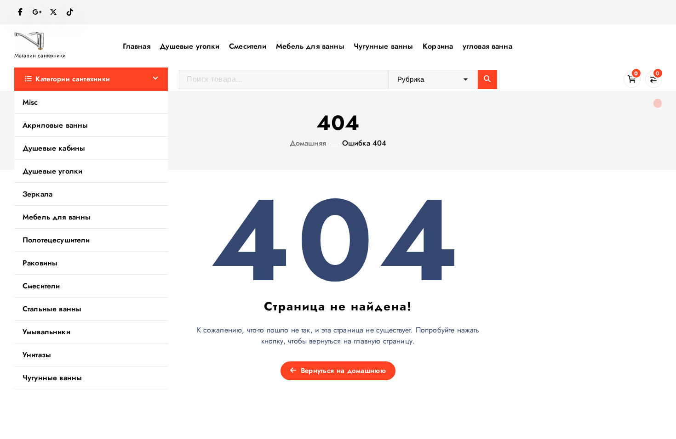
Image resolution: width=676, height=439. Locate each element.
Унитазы (37, 354)
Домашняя (308, 143)
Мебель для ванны (310, 46)
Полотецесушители (56, 240)
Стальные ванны (52, 309)
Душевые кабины (54, 148)
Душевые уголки (189, 46)
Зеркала (37, 194)
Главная (136, 46)
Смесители (247, 46)
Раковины (40, 263)
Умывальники (46, 331)
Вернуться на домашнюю (342, 371)
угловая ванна (487, 46)
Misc (30, 102)
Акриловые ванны (55, 125)
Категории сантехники (72, 79)
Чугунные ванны (383, 46)
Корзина (438, 46)
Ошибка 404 (364, 143)
